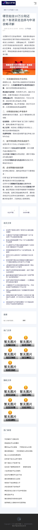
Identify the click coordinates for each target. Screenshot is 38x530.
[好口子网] (9, 3)
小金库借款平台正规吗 (12, 471)
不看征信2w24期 (26, 447)
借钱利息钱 (27, 467)
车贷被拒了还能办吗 (12, 439)
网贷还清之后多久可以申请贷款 (16, 491)
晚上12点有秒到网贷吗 (13, 455)
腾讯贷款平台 (9, 494)
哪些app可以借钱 (11, 447)
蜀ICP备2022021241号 (19, 526)
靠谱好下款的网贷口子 (12, 483)
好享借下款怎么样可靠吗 (13, 459)
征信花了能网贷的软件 (12, 467)
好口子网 (18, 524)
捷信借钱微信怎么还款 (12, 479)
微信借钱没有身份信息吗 (13, 498)
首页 (5, 10)
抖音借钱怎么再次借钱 (25, 451)
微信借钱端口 (9, 451)
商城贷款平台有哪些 (12, 443)
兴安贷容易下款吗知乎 (12, 487)
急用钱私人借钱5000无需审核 (15, 502)
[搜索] (31, 3)
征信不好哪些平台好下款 (13, 475)
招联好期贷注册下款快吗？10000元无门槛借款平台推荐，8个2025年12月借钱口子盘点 (20, 297)
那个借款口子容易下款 (12, 463)
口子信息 (11, 10)
